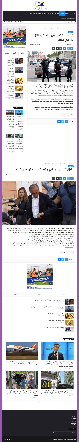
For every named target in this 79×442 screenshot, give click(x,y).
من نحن (74, 420)
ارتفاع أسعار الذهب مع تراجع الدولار (10, 80)
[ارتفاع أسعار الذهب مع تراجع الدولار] (19, 81)
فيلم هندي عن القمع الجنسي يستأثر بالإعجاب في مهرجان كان (10, 61)
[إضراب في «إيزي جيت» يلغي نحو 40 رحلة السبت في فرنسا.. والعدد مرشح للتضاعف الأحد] (10, 112)
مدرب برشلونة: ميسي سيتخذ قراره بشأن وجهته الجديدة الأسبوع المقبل (10, 71)
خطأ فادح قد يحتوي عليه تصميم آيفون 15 (10, 95)
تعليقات (7, 53)
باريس (69, 114)
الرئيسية (73, 13)
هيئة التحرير (73, 418)
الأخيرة (14, 53)
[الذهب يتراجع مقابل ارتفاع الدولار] (19, 88)
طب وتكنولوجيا (39, 13)
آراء (52, 13)
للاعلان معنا (73, 423)
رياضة (49, 13)
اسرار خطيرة (32, 13)
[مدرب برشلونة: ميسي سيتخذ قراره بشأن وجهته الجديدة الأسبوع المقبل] (19, 70)
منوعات (45, 13)
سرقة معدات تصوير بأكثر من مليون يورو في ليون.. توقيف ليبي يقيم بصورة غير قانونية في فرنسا (10, 145)
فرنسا (63, 114)
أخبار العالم (56, 13)
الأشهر (22, 53)
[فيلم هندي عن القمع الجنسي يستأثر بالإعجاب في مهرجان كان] (19, 61)
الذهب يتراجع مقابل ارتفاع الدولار (11, 88)
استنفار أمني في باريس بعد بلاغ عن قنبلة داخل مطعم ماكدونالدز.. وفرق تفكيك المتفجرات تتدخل (19, 144)
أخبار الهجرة (63, 18)
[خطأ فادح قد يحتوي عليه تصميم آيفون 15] (19, 96)
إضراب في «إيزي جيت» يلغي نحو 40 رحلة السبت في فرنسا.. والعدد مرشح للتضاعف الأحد (10, 121)
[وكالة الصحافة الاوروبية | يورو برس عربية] (39, 6)
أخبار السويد (67, 13)
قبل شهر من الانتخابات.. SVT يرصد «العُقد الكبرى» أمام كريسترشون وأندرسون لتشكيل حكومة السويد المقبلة (19, 122)
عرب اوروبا (65, 28)
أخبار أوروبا (62, 13)
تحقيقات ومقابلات (71, 18)
